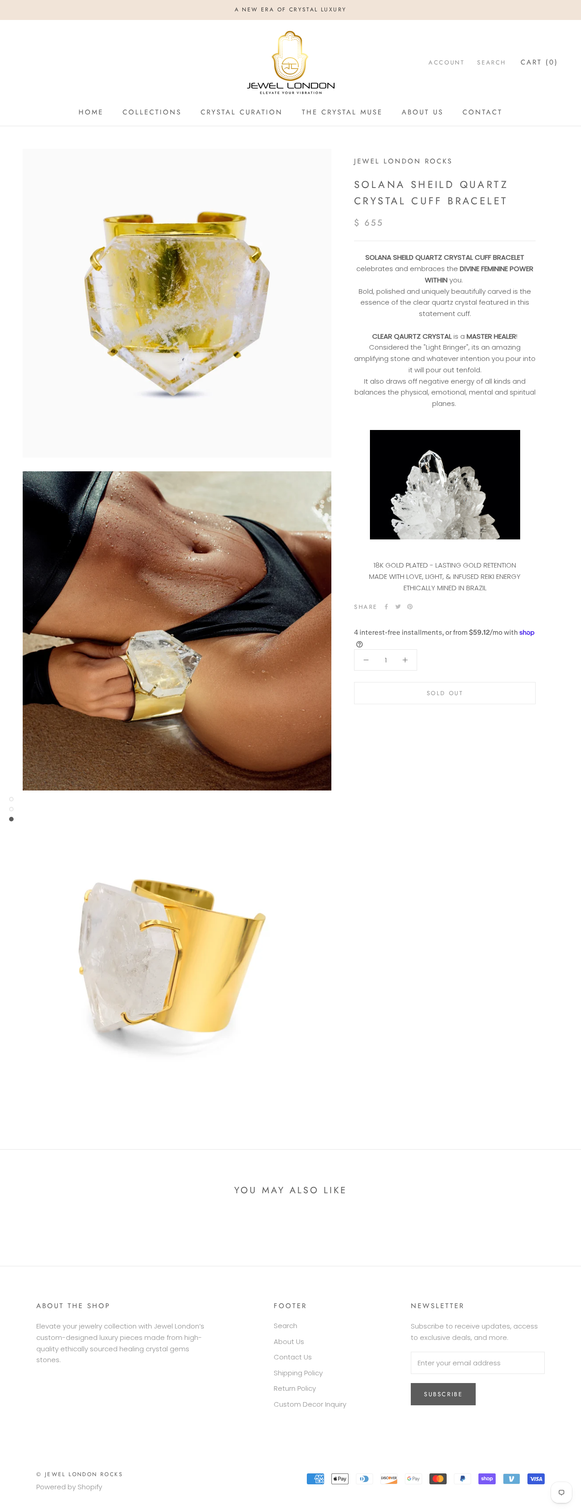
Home (91, 112)
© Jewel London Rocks (79, 1474)
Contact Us (293, 1357)
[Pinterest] (410, 606)
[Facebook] (386, 606)
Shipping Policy (298, 1373)
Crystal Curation (242, 112)
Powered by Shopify (69, 1487)
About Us (422, 112)
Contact (482, 112)
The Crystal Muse (342, 112)
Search (491, 62)
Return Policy (295, 1388)
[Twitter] (398, 606)
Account (446, 62)
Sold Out (445, 693)
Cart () (539, 62)
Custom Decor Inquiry (310, 1404)
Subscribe (443, 1394)
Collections (152, 112)
